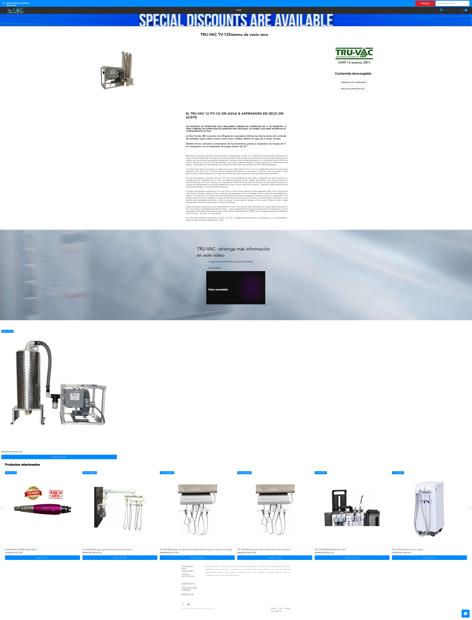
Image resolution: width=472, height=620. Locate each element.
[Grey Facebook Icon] (183, 604)
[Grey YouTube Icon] (188, 604)
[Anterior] (1, 508)
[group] (236, 515)
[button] (464, 10)
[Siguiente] (470, 508)
